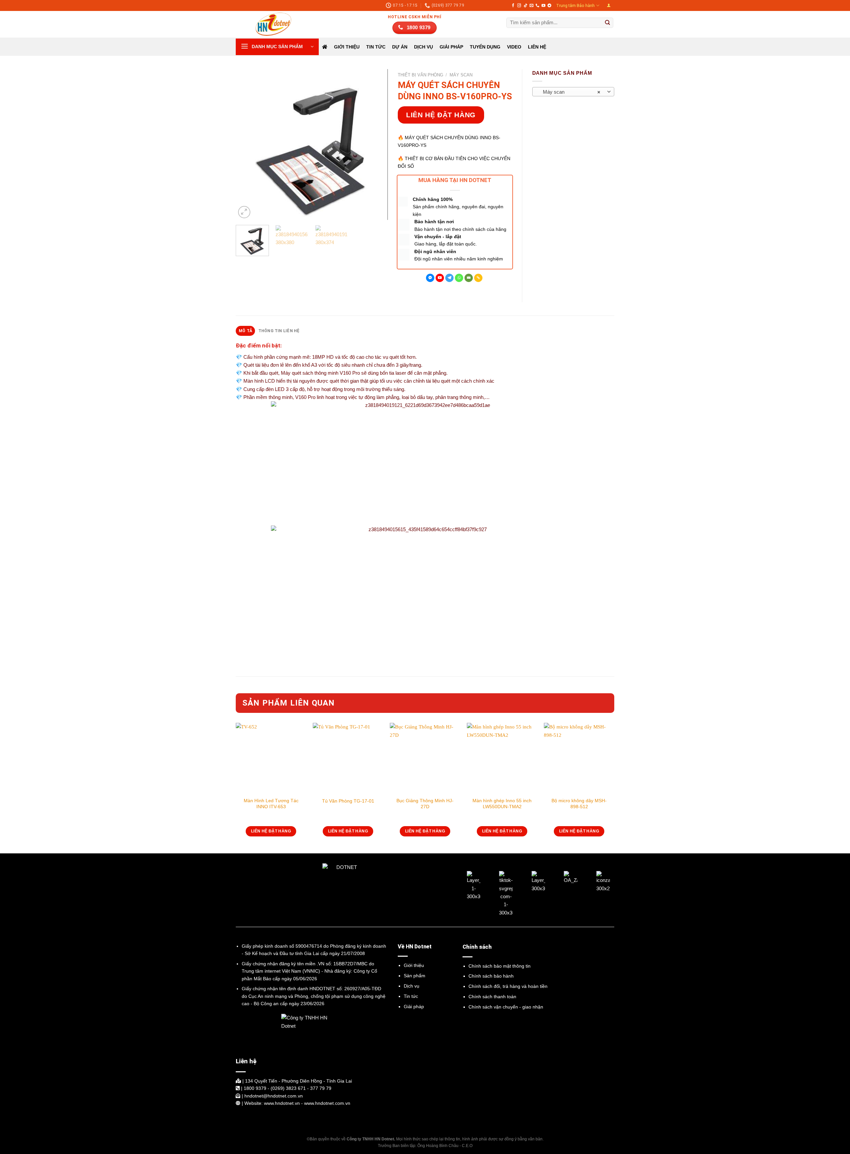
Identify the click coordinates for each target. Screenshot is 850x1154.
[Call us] (537, 6)
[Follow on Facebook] (513, 6)
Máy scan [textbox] (570, 92)
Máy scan (461, 74)
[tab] (245, 331)
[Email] (469, 278)
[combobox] (573, 91)
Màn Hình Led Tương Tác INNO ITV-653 (271, 803)
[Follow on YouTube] (543, 6)
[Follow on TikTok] (525, 6)
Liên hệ (537, 46)
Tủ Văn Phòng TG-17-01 (348, 801)
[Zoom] (244, 212)
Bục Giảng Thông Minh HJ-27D (425, 803)
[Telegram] (449, 278)
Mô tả (245, 331)
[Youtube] (440, 278)
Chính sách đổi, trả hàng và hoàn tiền (508, 986)
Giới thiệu (347, 46)
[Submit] (607, 23)
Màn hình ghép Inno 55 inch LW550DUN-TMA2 (502, 803)
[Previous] (247, 145)
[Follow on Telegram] (549, 6)
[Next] (376, 145)
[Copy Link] (478, 278)
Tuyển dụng (485, 46)
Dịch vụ (411, 986)
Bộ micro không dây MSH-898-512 (579, 803)
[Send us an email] (531, 6)
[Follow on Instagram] (519, 6)
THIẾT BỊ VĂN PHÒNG (420, 74)
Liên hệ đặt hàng (440, 115)
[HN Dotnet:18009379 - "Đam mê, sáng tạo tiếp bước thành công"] (269, 24)
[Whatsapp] (459, 278)
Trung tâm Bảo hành (575, 5)
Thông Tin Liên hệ (279, 331)
